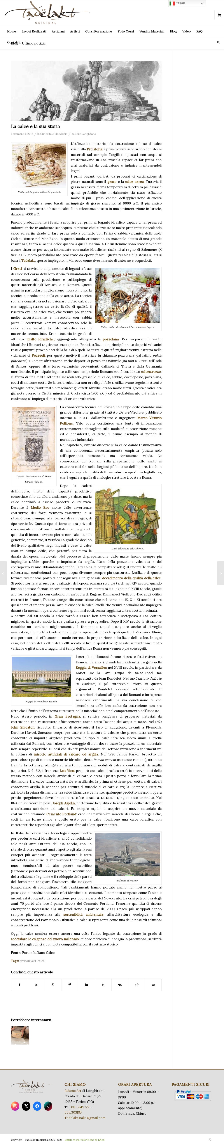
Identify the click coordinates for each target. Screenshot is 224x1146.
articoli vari (28, 961)
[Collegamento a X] (209, 1139)
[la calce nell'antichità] (86, 91)
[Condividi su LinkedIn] (86, 985)
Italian (180, 3)
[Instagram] (15, 1106)
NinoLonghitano (85, 133)
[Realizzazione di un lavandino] (220, 573)
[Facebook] (37, 1106)
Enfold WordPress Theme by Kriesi (85, 1139)
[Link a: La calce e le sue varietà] (20, 1035)
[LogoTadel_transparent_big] (48, 13)
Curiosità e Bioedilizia (53, 133)
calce (40, 961)
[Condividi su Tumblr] (103, 985)
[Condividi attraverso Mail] (153, 985)
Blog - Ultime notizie (28, 43)
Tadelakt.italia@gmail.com (85, 1118)
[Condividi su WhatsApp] (53, 985)
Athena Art (73, 1091)
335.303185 (73, 1112)
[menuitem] (11, 31)
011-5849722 (80, 1107)
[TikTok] (48, 1106)
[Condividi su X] (36, 985)
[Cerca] (217, 42)
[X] (26, 1106)
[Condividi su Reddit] (136, 985)
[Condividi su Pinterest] (69, 985)
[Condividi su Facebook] (19, 985)
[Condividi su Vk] (120, 985)
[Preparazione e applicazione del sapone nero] (3, 573)
